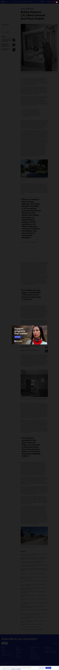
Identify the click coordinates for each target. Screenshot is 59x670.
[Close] (58, 668)
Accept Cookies (48, 667)
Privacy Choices (42, 667)
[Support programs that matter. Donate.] (29, 344)
